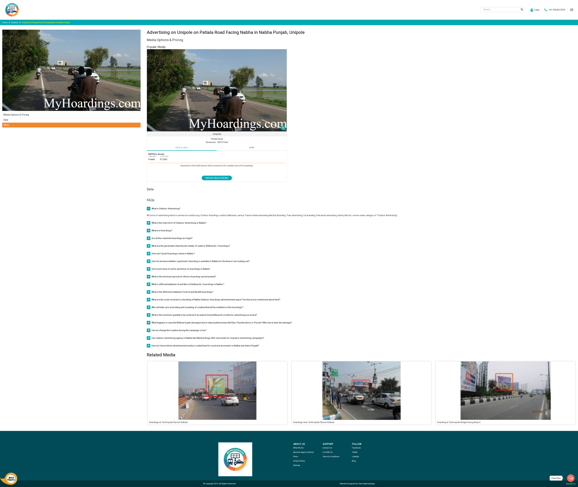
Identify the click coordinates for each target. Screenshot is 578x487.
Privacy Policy (299, 461)
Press (295, 456)
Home (5, 22)
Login (536, 10)
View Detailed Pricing (216, 178)
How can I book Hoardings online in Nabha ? (173, 253)
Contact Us (327, 448)
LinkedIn (355, 456)
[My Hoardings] (12, 18)
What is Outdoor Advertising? (166, 208)
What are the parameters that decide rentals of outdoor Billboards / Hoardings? (191, 246)
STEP (251, 147)
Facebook (356, 448)
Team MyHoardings (366, 483)
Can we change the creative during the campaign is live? (179, 330)
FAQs (6, 125)
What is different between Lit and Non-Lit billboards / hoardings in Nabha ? (188, 284)
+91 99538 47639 (557, 10)
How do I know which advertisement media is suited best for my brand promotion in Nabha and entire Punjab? (205, 345)
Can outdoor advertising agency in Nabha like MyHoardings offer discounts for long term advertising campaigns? (208, 338)
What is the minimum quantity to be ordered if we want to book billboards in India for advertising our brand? (204, 315)
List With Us (328, 452)
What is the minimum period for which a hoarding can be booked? (184, 276)
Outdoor (14, 22)
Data (5, 119)
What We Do (298, 448)
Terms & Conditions (331, 456)
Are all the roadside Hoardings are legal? (172, 238)
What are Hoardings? (162, 230)
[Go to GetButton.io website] (571, 484)
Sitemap (296, 465)
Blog (354, 461)
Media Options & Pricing (16, 114)
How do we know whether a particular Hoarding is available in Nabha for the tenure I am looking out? (201, 261)
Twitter (355, 452)
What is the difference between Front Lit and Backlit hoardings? (182, 292)
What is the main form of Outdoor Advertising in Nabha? (179, 223)
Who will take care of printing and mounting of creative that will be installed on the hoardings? (197, 307)
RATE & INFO (182, 147)
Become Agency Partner (303, 452)
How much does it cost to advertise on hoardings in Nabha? (181, 269)
